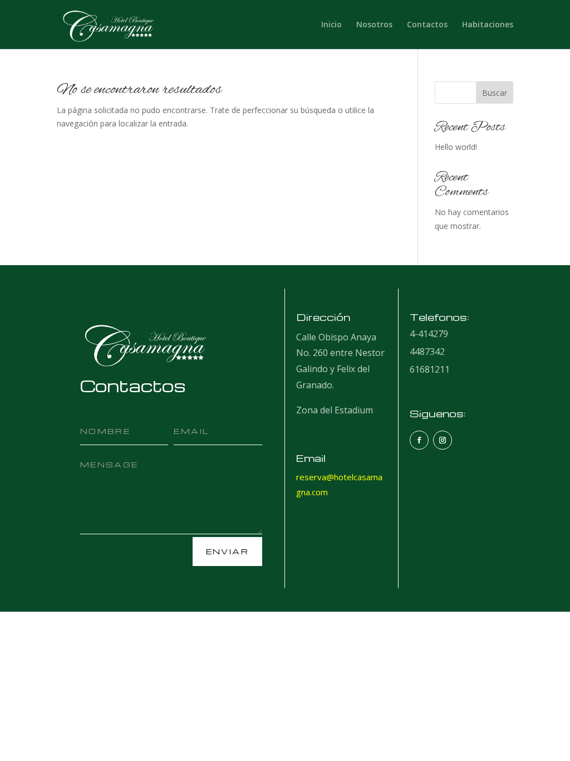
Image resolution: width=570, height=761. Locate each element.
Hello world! (456, 147)
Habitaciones (487, 25)
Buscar (494, 92)
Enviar (227, 551)
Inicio (331, 25)
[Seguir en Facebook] (419, 440)
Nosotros (374, 25)
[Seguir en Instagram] (442, 440)
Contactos (427, 25)
